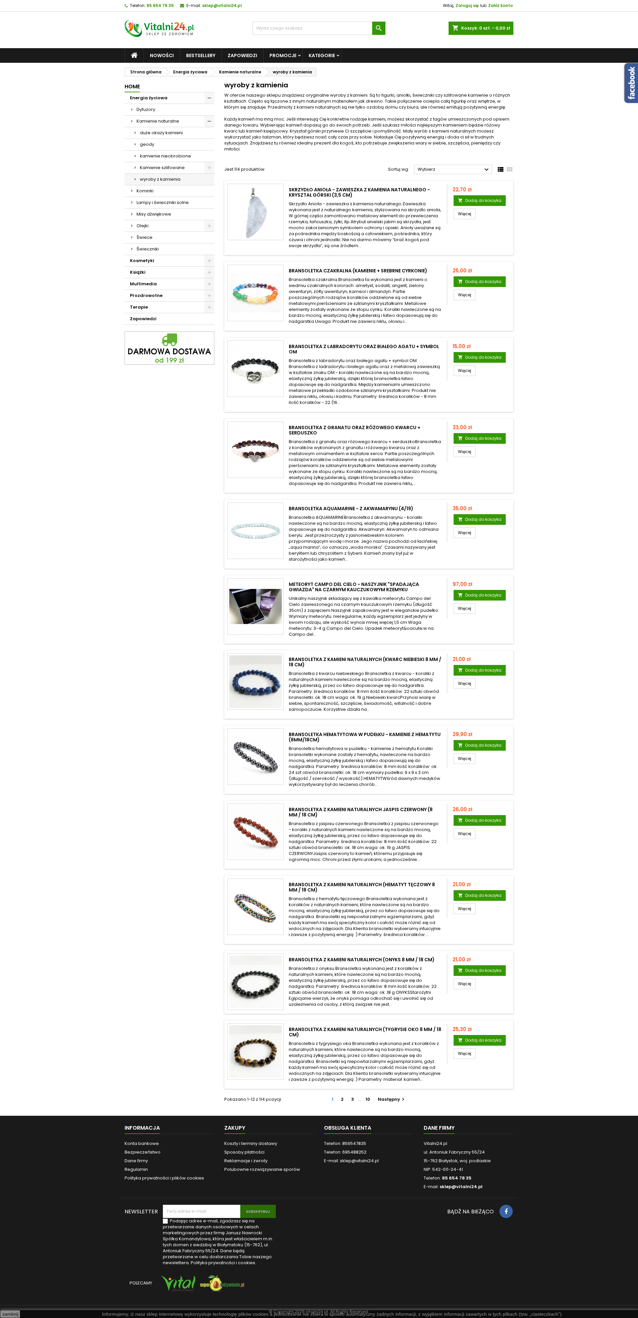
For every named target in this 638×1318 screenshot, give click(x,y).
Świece (145, 237)
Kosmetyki (142, 260)
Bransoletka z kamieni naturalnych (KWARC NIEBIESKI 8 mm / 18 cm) (365, 662)
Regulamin (136, 1169)
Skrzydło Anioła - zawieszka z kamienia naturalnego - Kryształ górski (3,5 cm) (359, 192)
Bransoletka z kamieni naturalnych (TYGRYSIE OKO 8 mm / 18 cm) (365, 1032)
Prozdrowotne (146, 295)
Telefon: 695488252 (345, 1152)
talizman (272, 137)
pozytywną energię (484, 107)
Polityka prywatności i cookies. (223, 1263)
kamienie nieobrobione (165, 156)
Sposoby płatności (244, 1152)
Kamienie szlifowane (162, 167)
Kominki (145, 191)
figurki (387, 95)
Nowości (162, 55)
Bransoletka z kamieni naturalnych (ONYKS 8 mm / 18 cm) (362, 959)
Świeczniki (148, 249)
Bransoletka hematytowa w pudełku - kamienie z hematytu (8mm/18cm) (365, 737)
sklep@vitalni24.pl (222, 5)
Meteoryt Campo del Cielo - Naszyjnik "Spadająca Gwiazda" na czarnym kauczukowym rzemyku (354, 587)
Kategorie (322, 55)
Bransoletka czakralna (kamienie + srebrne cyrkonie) (358, 270)
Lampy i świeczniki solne (163, 202)
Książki (138, 272)
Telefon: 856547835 (345, 1143)
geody (147, 144)
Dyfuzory (146, 109)
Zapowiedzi (242, 55)
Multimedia (143, 284)
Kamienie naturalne (158, 121)
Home (132, 86)
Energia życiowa (148, 98)
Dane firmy (136, 1161)
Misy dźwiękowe (154, 214)
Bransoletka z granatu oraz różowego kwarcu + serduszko (354, 430)
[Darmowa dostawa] (169, 348)
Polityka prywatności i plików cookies (164, 1178)
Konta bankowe (142, 1143)
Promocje (282, 55)
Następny (392, 1099)
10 (368, 1099)
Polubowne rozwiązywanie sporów (262, 1169)
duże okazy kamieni (161, 133)
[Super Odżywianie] (220, 1286)
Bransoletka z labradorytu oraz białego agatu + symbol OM (364, 349)
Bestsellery (200, 55)
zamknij (10, 1314)
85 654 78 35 (160, 5)
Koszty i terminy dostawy (250, 1143)
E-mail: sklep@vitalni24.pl (351, 1161)
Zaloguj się (467, 5)
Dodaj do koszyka (479, 200)
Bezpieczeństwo (142, 1152)
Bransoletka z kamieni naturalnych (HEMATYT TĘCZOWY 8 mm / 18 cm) (362, 887)
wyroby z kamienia (160, 179)
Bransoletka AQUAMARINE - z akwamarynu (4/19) (351, 508)
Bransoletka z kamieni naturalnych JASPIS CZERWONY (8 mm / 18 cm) (361, 812)
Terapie (139, 307)
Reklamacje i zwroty (245, 1161)
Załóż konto (500, 5)
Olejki (143, 226)
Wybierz (454, 170)
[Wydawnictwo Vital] (176, 1286)
